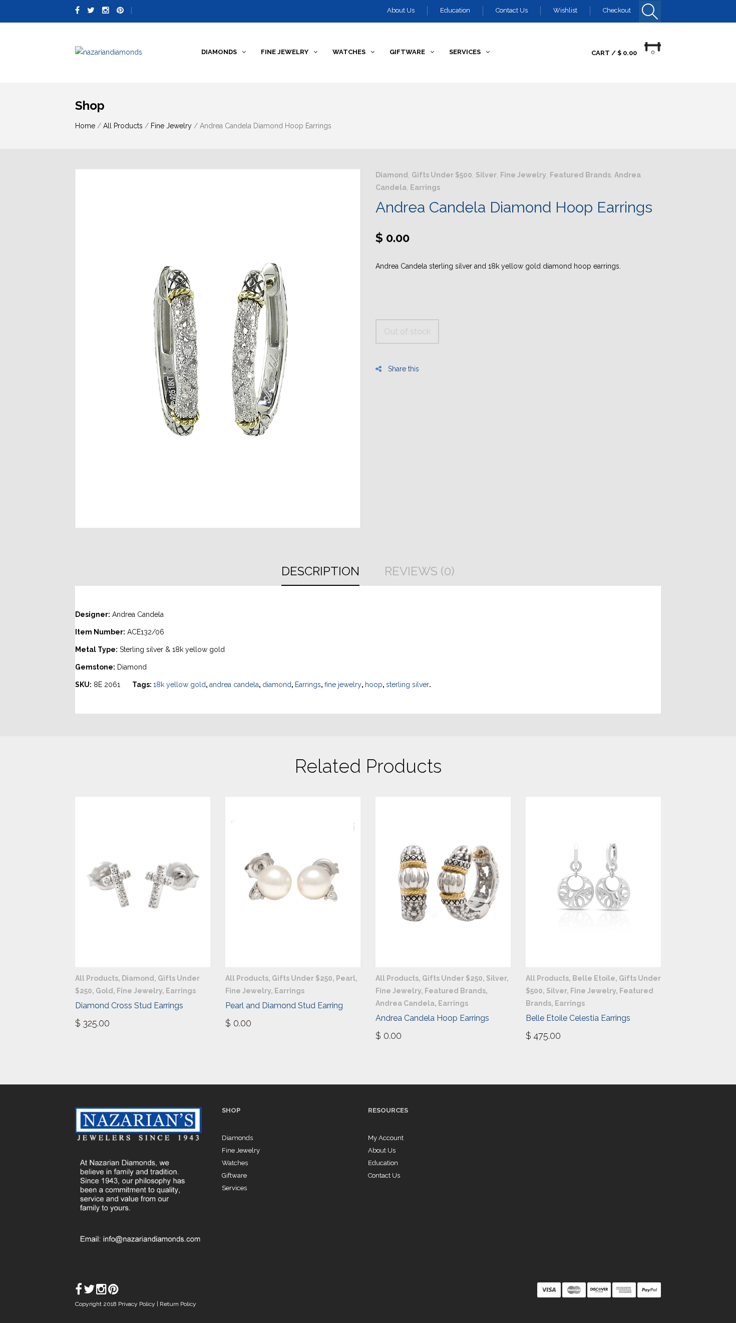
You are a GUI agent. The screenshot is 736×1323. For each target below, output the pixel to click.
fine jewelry (342, 685)
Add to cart (106, 1022)
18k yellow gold (179, 685)
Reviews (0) (420, 571)
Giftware (234, 1175)
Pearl (345, 978)
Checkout (617, 10)
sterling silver (407, 685)
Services (234, 1188)
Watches (235, 1163)
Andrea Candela (405, 1003)
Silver (486, 175)
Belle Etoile (593, 978)
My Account (386, 1138)
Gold (104, 991)
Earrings (425, 187)
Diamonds (237, 1138)
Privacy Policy (137, 1303)
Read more (253, 1022)
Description (320, 571)
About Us (401, 10)
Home (85, 126)
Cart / (614, 53)
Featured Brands (580, 175)
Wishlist (565, 10)
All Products (123, 126)
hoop (374, 685)
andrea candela (234, 685)
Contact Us (512, 10)
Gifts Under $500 (442, 175)
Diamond (392, 175)
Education (455, 10)
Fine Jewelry (171, 126)
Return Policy (178, 1303)
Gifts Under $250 (302, 978)
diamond (276, 685)
